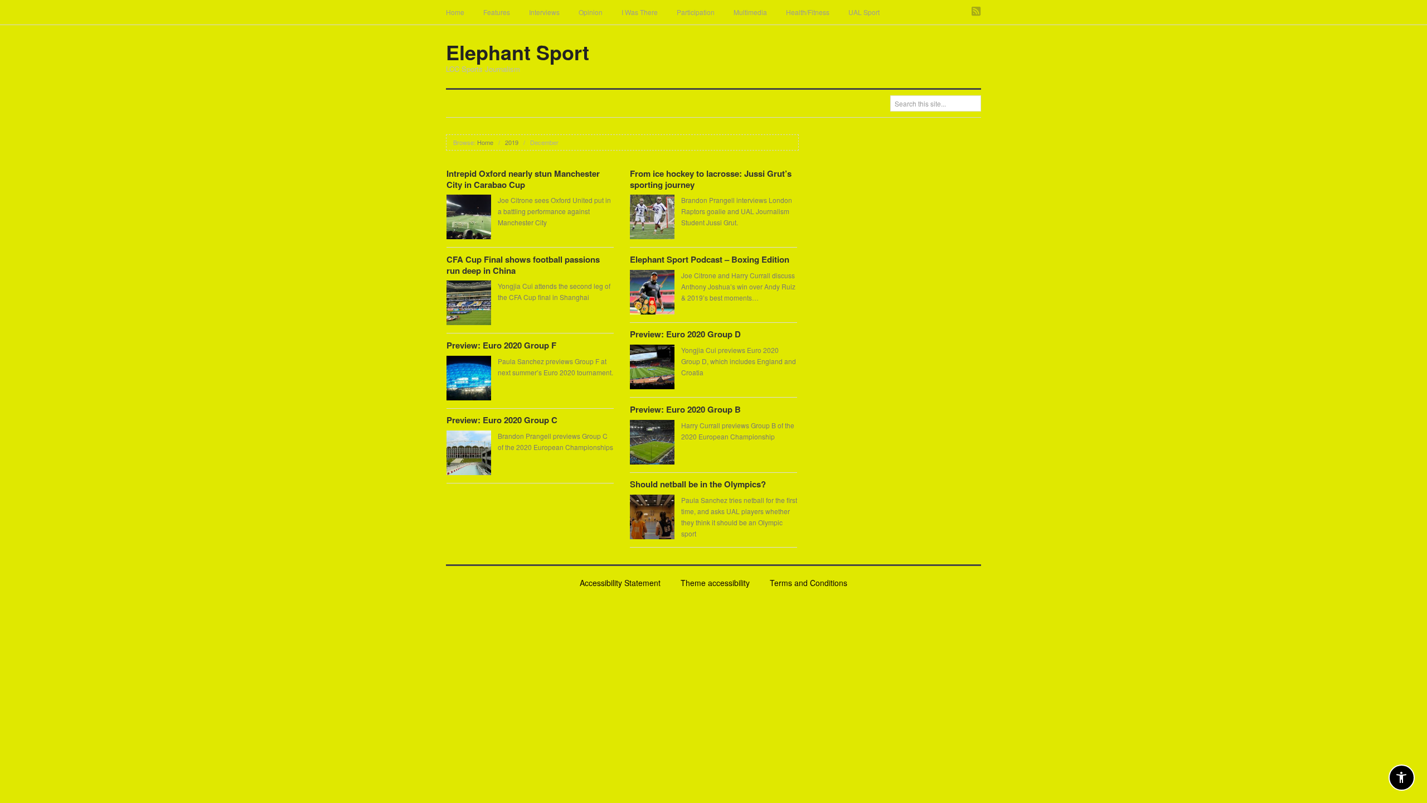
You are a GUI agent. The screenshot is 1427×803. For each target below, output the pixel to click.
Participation (696, 12)
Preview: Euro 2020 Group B (685, 409)
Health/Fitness (807, 12)
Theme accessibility (715, 582)
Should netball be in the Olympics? (698, 484)
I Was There (640, 12)
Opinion (591, 12)
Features (496, 12)
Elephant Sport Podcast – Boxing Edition (709, 259)
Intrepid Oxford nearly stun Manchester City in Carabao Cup (523, 179)
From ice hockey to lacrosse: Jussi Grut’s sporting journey (711, 179)
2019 (511, 142)
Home (455, 12)
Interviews (544, 12)
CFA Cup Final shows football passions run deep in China (523, 265)
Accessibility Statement (620, 582)
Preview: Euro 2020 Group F (501, 345)
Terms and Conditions (808, 582)
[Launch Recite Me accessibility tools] (1402, 778)
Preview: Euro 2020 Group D (685, 334)
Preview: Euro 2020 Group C (501, 420)
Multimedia (750, 12)
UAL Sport (864, 12)
